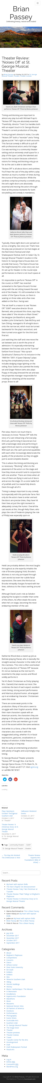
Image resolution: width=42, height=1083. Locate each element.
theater (28, 848)
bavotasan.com (29, 1079)
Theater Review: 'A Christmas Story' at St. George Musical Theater (10, 828)
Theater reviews (26, 76)
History (9, 987)
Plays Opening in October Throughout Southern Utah (9, 813)
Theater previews (13, 1032)
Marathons (10, 999)
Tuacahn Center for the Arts (17, 1040)
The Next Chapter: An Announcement (20, 887)
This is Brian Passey (31, 911)
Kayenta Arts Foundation (16, 996)
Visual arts (10, 1049)
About (8, 953)
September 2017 (12, 943)
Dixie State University (14, 967)
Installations (11, 994)
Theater (16, 76)
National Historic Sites (15, 1006)
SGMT (28, 845)
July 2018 (9, 933)
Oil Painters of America (15, 1008)
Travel (8, 1037)
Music (8, 1001)
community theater (16, 845)
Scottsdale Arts (12, 1020)
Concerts (9, 960)
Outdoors (10, 1011)
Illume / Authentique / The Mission (19, 989)
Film (8, 977)
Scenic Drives (11, 1018)
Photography (11, 1016)
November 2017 (12, 938)
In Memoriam (11, 991)
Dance (8, 962)
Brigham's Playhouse (14, 955)
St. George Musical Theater (13, 848)
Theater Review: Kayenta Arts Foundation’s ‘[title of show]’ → (32, 858)
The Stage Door (12, 1028)
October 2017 (11, 940)
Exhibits (9, 972)
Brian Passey (21, 13)
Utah (8, 1045)
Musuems (10, 1003)
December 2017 (12, 935)
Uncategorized (12, 1042)
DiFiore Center (12, 965)
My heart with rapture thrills (17, 884)
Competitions (11, 958)
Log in (8, 1059)
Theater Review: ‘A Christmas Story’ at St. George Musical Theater (22, 900)
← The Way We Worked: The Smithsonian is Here (11, 856)
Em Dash (9, 970)
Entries (10, 1062)
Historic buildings (13, 984)
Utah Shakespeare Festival (16, 1047)
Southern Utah (12, 1023)
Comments (12, 1064)
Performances (11, 1013)
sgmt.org (34, 767)
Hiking (8, 982)
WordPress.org (12, 1067)
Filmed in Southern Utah (15, 979)
